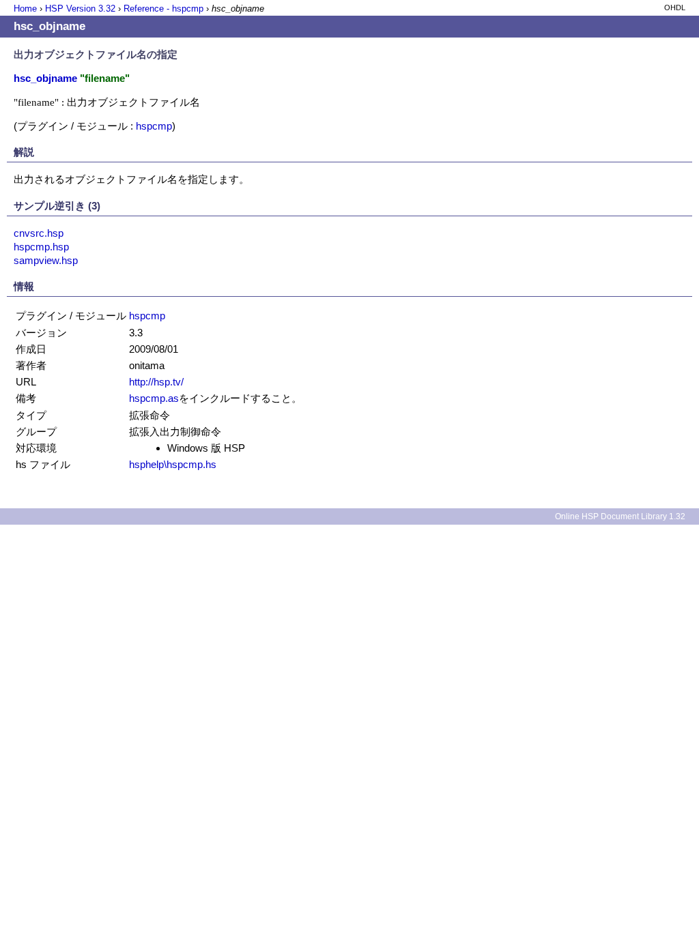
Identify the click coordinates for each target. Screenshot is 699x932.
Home (25, 8)
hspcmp (154, 126)
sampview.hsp (46, 260)
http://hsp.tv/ (156, 382)
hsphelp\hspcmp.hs (172, 464)
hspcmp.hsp (41, 246)
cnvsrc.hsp (38, 233)
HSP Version (80, 8)
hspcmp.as (154, 398)
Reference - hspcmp (163, 8)
